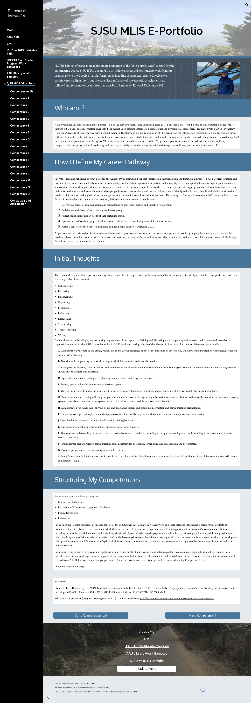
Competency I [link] (19, 153)
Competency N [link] (20, 187)
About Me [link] (13, 37)
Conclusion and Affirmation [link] (20, 202)
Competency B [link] (19, 105)
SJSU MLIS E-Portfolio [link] (21, 83)
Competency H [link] (20, 146)
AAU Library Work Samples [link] (18, 75)
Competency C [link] (20, 112)
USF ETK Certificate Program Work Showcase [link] (20, 63)
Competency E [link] (19, 125)
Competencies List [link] (22, 91)
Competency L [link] (19, 173)
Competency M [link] (20, 180)
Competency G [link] (20, 139)
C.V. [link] (9, 43)
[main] (146, 29)
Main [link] (10, 30)
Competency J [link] (19, 160)
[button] (247, 5)
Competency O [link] (20, 194)
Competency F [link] (19, 132)
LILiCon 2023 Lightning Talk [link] (22, 52)
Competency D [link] (20, 118)
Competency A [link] (19, 98)
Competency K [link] (19, 166)
